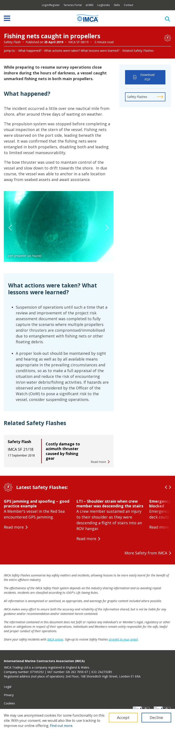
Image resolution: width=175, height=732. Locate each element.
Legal (7, 687)
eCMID (89, 5)
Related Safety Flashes (138, 51)
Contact (128, 5)
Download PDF (147, 77)
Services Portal (73, 5)
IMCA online (55, 639)
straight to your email (123, 639)
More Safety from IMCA (145, 552)
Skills (117, 5)
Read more (14, 527)
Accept (123, 717)
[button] (10, 227)
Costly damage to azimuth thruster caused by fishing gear (63, 451)
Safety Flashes (137, 97)
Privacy (9, 695)
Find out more (61, 725)
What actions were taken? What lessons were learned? (81, 51)
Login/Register (51, 5)
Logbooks (103, 5)
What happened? (29, 51)
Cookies (9, 703)
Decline (156, 717)
